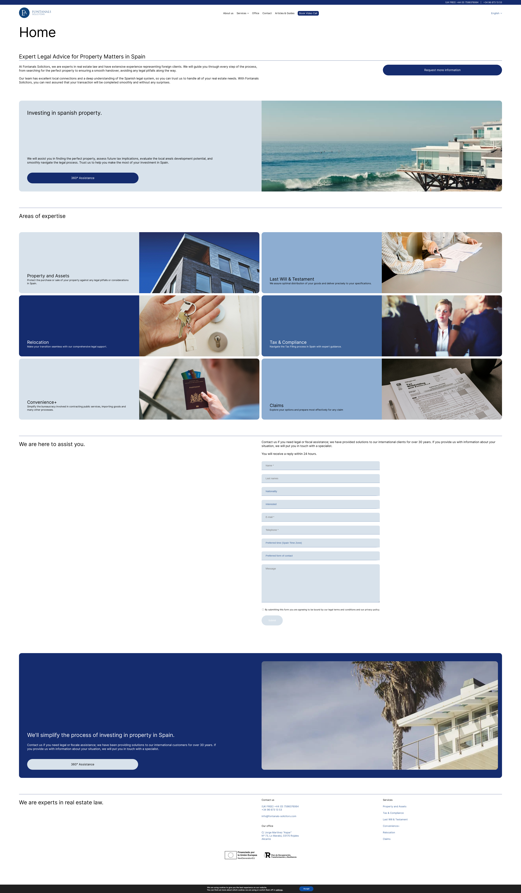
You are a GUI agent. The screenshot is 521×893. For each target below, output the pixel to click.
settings (279, 890)
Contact (267, 13)
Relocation (389, 832)
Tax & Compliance (393, 812)
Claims (386, 839)
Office (255, 13)
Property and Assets (394, 806)
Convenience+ (391, 826)
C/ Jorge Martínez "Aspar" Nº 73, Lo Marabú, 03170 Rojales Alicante (280, 835)
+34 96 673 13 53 (492, 2)
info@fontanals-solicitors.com (279, 816)
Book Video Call (308, 13)
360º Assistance (82, 178)
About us (228, 13)
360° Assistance (82, 764)
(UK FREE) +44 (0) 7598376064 (461, 2)
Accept (306, 888)
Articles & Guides (284, 13)
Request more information (442, 70)
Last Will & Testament (395, 819)
